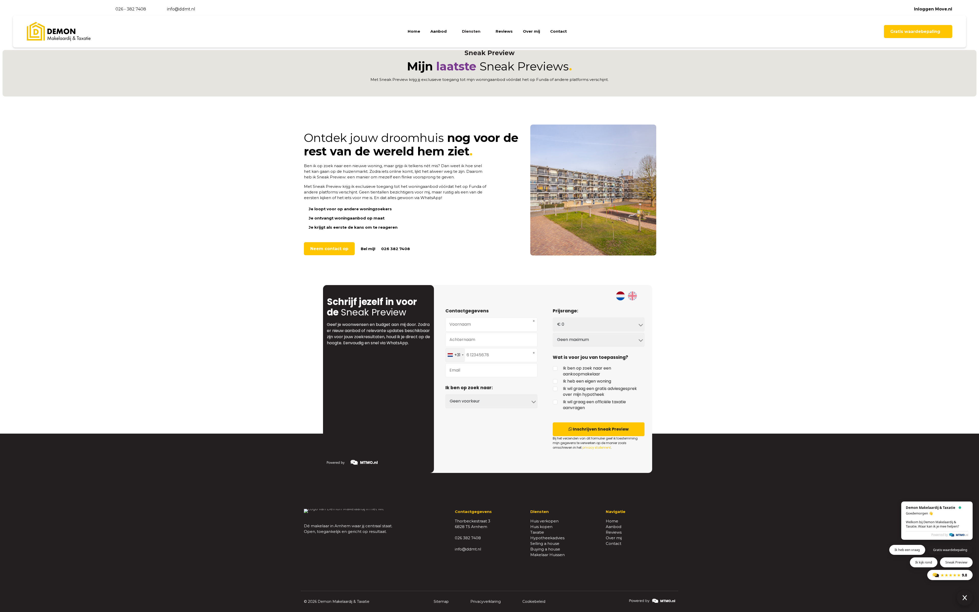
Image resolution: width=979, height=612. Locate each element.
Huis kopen (541, 526)
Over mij (614, 537)
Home (612, 521)
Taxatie (537, 532)
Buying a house (545, 549)
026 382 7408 (468, 537)
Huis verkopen (544, 521)
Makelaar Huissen (547, 554)
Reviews (614, 532)
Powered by (939, 535)
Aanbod (613, 526)
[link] (652, 601)
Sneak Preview (956, 562)
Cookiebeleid (533, 601)
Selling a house (544, 543)
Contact (613, 543)
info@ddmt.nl (468, 549)
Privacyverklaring (485, 601)
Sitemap (441, 601)
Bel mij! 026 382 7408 (385, 248)
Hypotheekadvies (547, 537)
